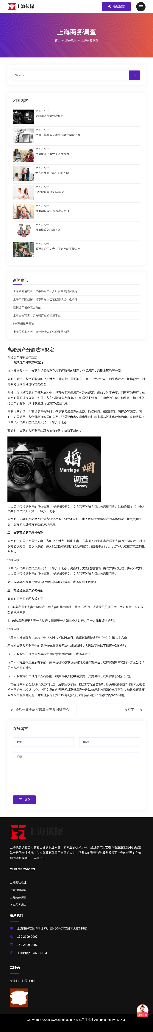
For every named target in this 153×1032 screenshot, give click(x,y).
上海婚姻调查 (18, 889)
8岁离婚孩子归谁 (23, 323)
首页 (57, 40)
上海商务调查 (89, 40)
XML (123, 1019)
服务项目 (70, 40)
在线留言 (119, 6)
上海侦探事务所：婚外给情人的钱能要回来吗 (41, 331)
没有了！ (131, 710)
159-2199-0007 (27, 936)
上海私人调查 (18, 904)
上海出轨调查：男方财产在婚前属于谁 (37, 315)
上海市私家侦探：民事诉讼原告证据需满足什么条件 (45, 299)
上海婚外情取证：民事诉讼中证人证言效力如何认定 (45, 291)
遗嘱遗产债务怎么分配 (27, 307)
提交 (27, 799)
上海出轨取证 (18, 882)
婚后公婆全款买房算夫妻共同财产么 (41, 710)
